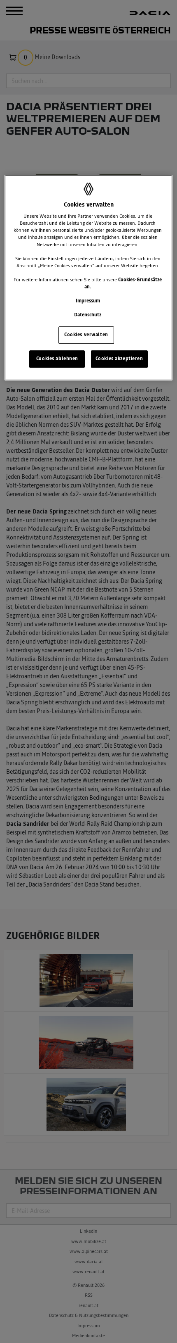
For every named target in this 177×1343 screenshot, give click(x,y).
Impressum (88, 300)
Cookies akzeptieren (119, 358)
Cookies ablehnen (57, 358)
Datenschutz (87, 314)
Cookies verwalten (86, 334)
